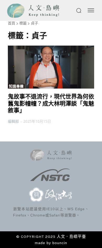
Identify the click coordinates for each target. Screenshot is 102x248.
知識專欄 (16, 86)
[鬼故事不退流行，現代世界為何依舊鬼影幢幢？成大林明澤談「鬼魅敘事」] (51, 67)
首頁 (11, 23)
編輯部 (13, 121)
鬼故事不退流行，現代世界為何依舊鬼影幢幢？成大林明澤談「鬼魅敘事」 (51, 103)
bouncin (59, 243)
